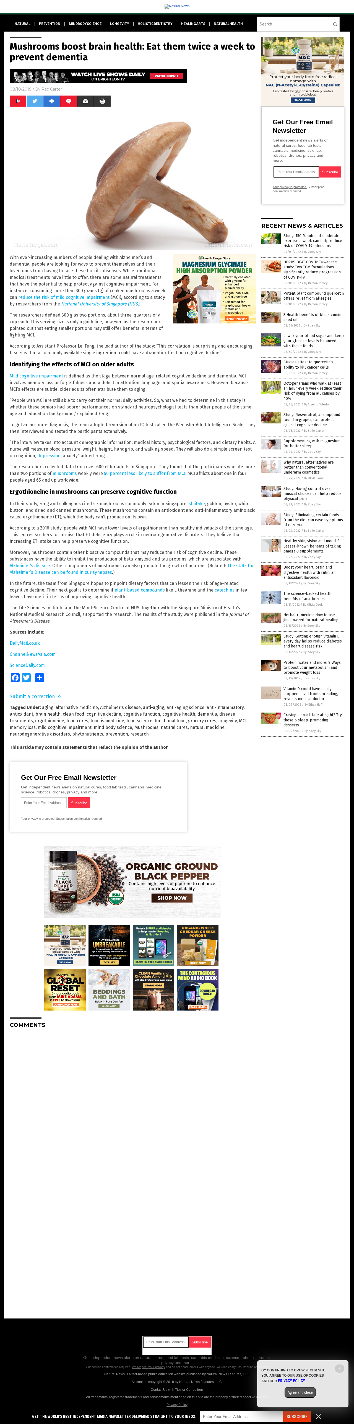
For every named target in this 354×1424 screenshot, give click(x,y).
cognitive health (178, 714)
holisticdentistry (155, 24)
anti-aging (153, 707)
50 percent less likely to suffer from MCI (144, 473)
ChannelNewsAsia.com (33, 654)
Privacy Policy (177, 1405)
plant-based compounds (139, 590)
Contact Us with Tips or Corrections (177, 1390)
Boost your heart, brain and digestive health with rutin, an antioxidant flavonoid (309, 572)
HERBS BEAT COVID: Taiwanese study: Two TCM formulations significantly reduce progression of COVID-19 (312, 270)
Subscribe (297, 1416)
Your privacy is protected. (38, 818)
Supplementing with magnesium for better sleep (311, 443)
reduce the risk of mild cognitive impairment (64, 297)
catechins (225, 590)
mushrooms (65, 473)
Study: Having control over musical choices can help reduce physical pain (312, 493)
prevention (49, 24)
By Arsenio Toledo (316, 404)
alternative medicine (77, 707)
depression (49, 455)
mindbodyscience (85, 24)
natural (22, 24)
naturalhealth (228, 24)
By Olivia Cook (314, 478)
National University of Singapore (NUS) (100, 304)
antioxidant (21, 714)
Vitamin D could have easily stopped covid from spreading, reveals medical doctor (310, 694)
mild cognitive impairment (65, 727)
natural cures (174, 727)
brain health (48, 714)
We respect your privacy (148, 1367)
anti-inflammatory (225, 707)
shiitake (197, 503)
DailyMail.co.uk (25, 643)
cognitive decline (104, 714)
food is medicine (107, 720)
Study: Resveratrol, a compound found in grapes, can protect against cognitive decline (311, 419)
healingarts (193, 24)
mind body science (113, 727)
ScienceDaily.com (27, 665)
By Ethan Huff (313, 704)
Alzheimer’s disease (30, 565)
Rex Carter (51, 89)
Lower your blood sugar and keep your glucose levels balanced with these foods (313, 340)
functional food (170, 720)
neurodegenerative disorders (40, 734)
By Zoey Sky (312, 252)
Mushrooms (146, 727)
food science (139, 720)
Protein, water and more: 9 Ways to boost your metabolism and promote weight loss (312, 667)
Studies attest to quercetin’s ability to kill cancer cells (308, 364)
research (139, 734)
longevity (119, 24)
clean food (73, 714)
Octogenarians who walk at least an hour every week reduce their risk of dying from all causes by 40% (312, 391)
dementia (207, 714)
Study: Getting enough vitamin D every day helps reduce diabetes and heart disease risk (312, 641)
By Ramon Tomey (315, 283)
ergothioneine (49, 720)
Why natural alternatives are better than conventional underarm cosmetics (308, 467)
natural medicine (207, 727)
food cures (77, 720)
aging (47, 707)
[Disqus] (133, 1102)
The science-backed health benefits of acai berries (307, 596)
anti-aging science (185, 707)
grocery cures (202, 720)
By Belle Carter (314, 431)
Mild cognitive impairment (36, 376)
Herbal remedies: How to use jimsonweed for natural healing (311, 617)
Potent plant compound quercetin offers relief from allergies (313, 296)
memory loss (23, 727)
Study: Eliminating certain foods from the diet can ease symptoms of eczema (313, 520)
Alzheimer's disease (120, 707)
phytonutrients (87, 734)
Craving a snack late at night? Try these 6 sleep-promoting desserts (312, 720)
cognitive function (141, 714)
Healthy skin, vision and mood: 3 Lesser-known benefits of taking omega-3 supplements (312, 546)
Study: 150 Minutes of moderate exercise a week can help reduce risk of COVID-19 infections (312, 240)
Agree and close (300, 1392)
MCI (242, 720)
